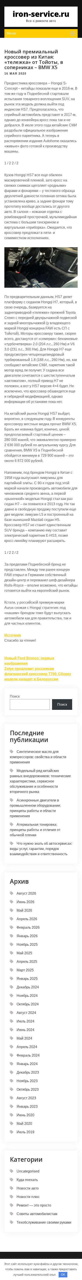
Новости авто (28, 1188)
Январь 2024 (27, 1064)
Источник (12, 635)
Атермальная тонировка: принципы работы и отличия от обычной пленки (35, 830)
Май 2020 (24, 1123)
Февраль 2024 (28, 1055)
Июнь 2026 (25, 902)
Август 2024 (26, 1013)
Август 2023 (26, 1098)
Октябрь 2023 (28, 1089)
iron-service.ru (41, 14)
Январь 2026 (27, 936)
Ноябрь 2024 (27, 996)
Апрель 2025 (27, 961)
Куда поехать (27, 1180)
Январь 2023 (27, 1106)
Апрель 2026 (27, 919)
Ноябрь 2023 (27, 1081)
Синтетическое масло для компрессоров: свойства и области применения (38, 757)
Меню (11, 33)
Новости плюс (28, 1197)
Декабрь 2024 (28, 987)
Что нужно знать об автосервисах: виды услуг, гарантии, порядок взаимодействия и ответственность (41, 849)
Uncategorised (28, 1171)
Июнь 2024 (25, 1030)
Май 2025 (24, 953)
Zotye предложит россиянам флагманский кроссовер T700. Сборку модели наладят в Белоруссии (37, 674)
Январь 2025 (27, 978)
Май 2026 (24, 910)
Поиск (15, 696)
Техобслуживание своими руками (44, 1222)
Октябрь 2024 (28, 1004)
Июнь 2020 (25, 1115)
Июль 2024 (25, 1021)
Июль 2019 (25, 1132)
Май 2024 (24, 1038)
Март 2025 (25, 970)
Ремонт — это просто (34, 1205)
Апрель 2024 (27, 1047)
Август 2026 (26, 893)
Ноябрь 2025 (27, 944)
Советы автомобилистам (37, 1214)
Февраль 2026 (28, 927)
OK (63, 1274)
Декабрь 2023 (28, 1072)
